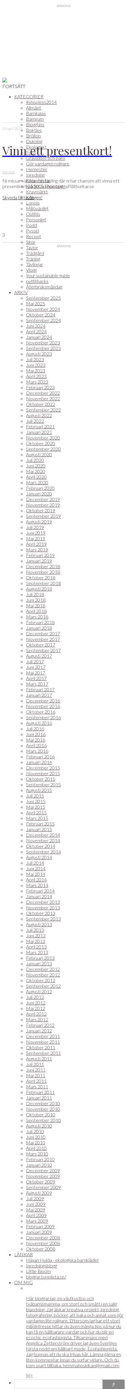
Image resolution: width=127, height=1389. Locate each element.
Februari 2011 (40, 1092)
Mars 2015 (37, 818)
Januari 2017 (39, 695)
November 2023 (43, 342)
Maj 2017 (35, 672)
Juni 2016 (35, 734)
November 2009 (43, 1176)
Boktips (34, 130)
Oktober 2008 (40, 1249)
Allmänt (33, 107)
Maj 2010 (35, 1142)
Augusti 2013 (39, 924)
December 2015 (43, 767)
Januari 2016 (39, 762)
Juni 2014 (35, 868)
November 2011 (43, 1042)
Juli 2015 (35, 795)
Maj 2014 (35, 874)
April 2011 (36, 1081)
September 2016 (43, 717)
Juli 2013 (35, 930)
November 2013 (43, 907)
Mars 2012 (37, 1019)
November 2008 (43, 1243)
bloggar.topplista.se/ (46, 1276)
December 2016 (43, 700)
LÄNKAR (23, 1254)
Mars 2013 (37, 952)
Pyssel (32, 230)
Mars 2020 (37, 482)
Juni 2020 (35, 465)
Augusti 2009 (39, 1193)
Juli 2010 (35, 1131)
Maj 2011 (35, 1075)
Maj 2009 (35, 1209)
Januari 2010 (39, 1165)
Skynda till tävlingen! (22, 197)
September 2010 (43, 1120)
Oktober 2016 (40, 712)
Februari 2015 (40, 823)
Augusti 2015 (39, 790)
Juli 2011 (35, 1064)
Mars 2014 (37, 885)
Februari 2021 (40, 426)
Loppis (33, 202)
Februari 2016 (40, 756)
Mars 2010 (37, 1153)
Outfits (33, 214)
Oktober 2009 (40, 1181)
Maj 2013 (35, 941)
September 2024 (43, 320)
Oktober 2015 (40, 779)
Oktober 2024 (40, 314)
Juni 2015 (35, 801)
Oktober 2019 (40, 510)
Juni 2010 (35, 1137)
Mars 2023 (37, 381)
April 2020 (36, 477)
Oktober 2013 (40, 913)
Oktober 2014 (40, 846)
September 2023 (43, 348)
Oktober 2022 (40, 404)
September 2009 (43, 1187)
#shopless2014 (41, 102)
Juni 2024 (35, 326)
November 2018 (43, 572)
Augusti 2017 (39, 656)
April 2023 (36, 376)
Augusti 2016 (39, 723)
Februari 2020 (40, 488)
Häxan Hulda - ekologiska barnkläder (62, 1260)
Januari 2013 (39, 963)
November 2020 (43, 437)
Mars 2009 (37, 1221)
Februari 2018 (40, 622)
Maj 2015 (35, 807)
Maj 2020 (35, 471)
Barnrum (35, 119)
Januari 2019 (39, 560)
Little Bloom (38, 1271)
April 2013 (36, 946)
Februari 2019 (40, 555)
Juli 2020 (35, 460)
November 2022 (43, 398)
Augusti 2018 (39, 588)
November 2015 (43, 773)
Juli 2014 (35, 863)
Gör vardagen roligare (47, 163)
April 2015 (36, 812)
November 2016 (43, 706)
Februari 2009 (40, 1226)
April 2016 (36, 745)
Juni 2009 (35, 1204)
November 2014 (43, 840)
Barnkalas (36, 113)
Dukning (34, 141)
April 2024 (36, 331)
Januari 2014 (39, 896)
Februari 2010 (40, 1159)
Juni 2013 (35, 935)
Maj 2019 (35, 538)
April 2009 (36, 1215)
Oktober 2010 (40, 1114)
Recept (33, 236)
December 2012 (43, 969)
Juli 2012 (35, 997)
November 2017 (43, 639)
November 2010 (43, 1109)
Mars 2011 (37, 1086)
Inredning (35, 175)
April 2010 (36, 1148)
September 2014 (43, 851)
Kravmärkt (37, 191)
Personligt (36, 219)
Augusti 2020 (39, 454)
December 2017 (43, 633)
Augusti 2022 (39, 415)
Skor (30, 242)
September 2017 (43, 650)
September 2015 (43, 784)
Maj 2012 (35, 1008)
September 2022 (43, 409)
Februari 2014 (40, 891)
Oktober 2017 (40, 644)
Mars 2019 (37, 549)
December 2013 (43, 902)
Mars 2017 (37, 684)
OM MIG (23, 1282)
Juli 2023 (35, 359)
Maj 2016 (35, 739)
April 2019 (36, 544)
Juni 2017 (35, 667)
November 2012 (43, 974)
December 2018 (43, 566)
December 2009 (43, 1170)
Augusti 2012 (39, 991)
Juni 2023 (35, 365)
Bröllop (33, 135)
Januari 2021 (39, 432)
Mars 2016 (37, 751)
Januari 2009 (39, 1232)
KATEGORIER (28, 96)
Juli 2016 (35, 728)
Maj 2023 (35, 370)
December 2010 (43, 1103)
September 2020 (43, 449)
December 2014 (43, 835)
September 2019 (43, 516)
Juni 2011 (35, 1070)
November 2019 (43, 505)
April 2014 (36, 879)
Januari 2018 (39, 628)
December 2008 (43, 1237)
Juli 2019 (35, 527)
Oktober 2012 (40, 980)
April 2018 (36, 611)
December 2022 (43, 393)
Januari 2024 (39, 337)
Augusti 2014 (39, 857)
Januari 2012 (39, 1030)
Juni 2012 (35, 1002)
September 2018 (43, 583)
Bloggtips (35, 124)
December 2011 (43, 1036)
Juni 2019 (35, 533)
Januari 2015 (39, 829)
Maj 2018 (35, 605)
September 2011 (43, 1053)
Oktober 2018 (40, 577)
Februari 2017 (40, 689)
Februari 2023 (40, 387)
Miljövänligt (37, 208)
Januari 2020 (39, 493)
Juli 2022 (35, 421)
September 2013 (43, 918)
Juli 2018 (35, 594)
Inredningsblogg (41, 1265)
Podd (31, 225)
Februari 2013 (40, 958)
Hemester (36, 169)
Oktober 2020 (40, 443)
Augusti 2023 (39, 354)
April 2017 (36, 678)
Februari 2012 (40, 1025)
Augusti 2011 (39, 1058)
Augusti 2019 (39, 521)
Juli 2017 (35, 661)
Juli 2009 (35, 1198)
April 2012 (36, 1014)
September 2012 (43, 986)
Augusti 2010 (39, 1125)
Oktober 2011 (40, 1047)
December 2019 (43, 499)
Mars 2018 (37, 616)
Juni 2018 (35, 600)
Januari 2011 (39, 1097)
